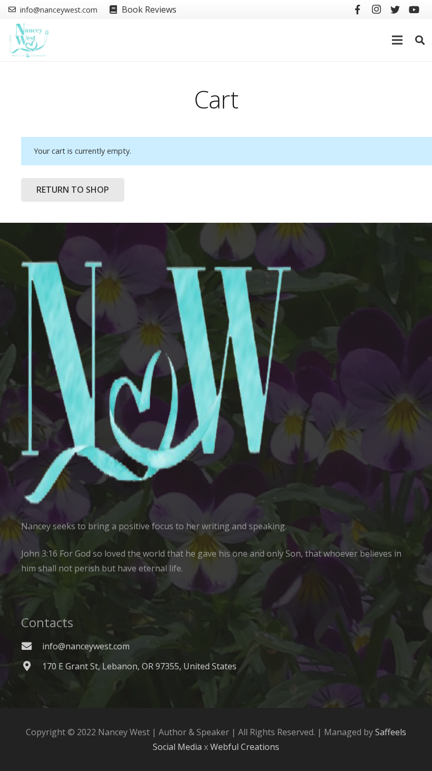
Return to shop (72, 189)
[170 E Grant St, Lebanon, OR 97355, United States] (31, 666)
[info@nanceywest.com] (31, 646)
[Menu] (398, 40)
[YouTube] (414, 9)
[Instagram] (376, 9)
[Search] (419, 40)
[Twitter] (395, 9)
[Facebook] (357, 9)
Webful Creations (244, 747)
